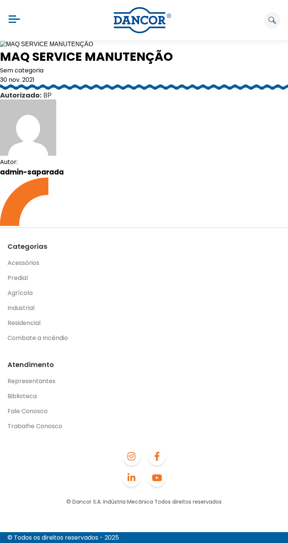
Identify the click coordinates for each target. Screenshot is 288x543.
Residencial (24, 323)
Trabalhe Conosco (35, 426)
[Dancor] (142, 20)
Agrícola (20, 293)
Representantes (32, 381)
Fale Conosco (28, 411)
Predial (18, 278)
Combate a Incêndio (38, 338)
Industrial (21, 308)
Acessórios (23, 263)
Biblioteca (22, 396)
